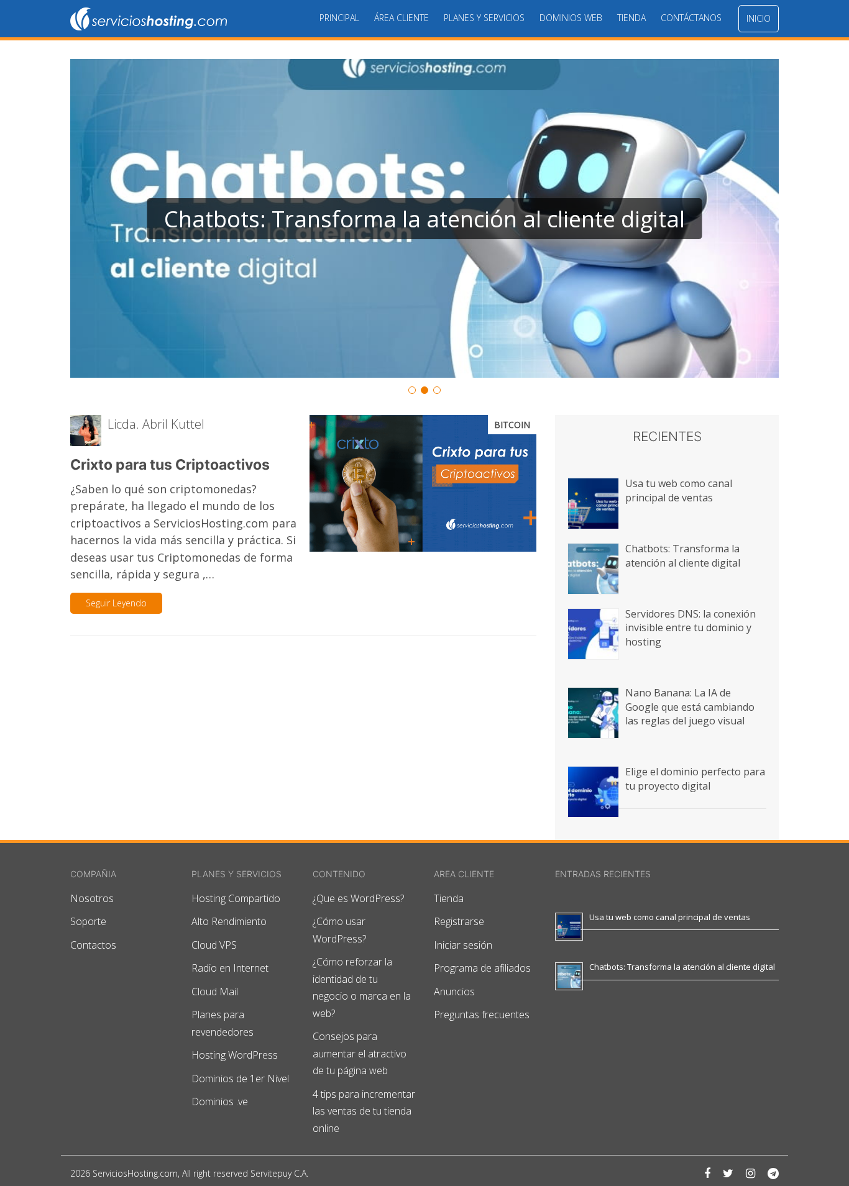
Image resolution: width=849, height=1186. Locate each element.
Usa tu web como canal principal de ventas (678, 490)
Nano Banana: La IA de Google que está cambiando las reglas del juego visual (690, 707)
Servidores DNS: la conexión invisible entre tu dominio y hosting (690, 628)
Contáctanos (691, 18)
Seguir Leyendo (116, 603)
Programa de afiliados (482, 968)
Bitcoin (512, 425)
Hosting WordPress (234, 1055)
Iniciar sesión (463, 945)
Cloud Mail (214, 991)
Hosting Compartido (235, 898)
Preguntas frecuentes (482, 1014)
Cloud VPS (214, 945)
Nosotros (92, 898)
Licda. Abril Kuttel (156, 424)
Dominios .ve (219, 1101)
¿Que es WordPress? (358, 898)
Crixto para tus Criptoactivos (170, 464)
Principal (339, 18)
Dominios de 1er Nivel (240, 1078)
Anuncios (454, 991)
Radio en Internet (229, 968)
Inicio (758, 18)
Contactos (93, 945)
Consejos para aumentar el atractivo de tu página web (359, 1053)
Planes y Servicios (484, 18)
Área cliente (401, 18)
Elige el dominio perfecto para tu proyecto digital (695, 778)
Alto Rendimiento (229, 921)
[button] (424, 218)
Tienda (631, 18)
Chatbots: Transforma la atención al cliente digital (682, 555)
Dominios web (570, 18)
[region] (424, 227)
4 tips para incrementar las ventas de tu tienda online (364, 1111)
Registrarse (459, 921)
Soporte (88, 921)
